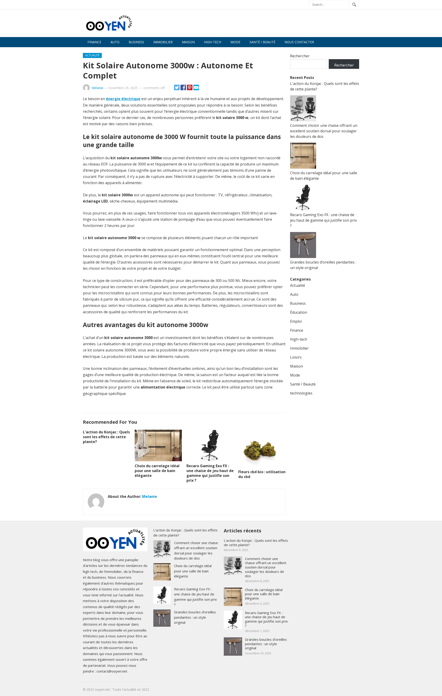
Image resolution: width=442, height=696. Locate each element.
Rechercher (300, 55)
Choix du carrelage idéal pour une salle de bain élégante (157, 470)
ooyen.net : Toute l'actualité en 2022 (122, 689)
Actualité (92, 55)
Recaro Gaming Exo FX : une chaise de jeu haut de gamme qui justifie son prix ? (210, 473)
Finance (94, 42)
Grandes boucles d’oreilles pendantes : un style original (195, 617)
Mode (235, 42)
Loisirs (296, 357)
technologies (301, 393)
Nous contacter (299, 42)
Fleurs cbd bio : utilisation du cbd (261, 474)
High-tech (212, 42)
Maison (188, 42)
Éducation (298, 312)
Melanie (97, 88)
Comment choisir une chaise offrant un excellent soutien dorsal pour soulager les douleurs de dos (323, 131)
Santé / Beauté (262, 42)
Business (136, 42)
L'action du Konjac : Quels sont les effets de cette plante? (106, 436)
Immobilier (163, 42)
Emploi (296, 321)
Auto (114, 42)
